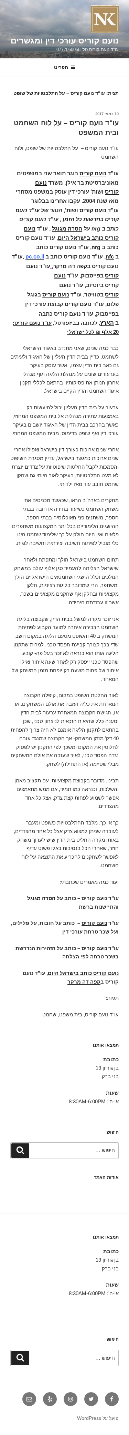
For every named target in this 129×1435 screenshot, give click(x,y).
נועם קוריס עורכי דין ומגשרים (65, 40)
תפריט (61, 67)
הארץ (107, 323)
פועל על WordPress (98, 1418)
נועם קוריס (92, 173)
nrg (96, 247)
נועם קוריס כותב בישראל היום (83, 973)
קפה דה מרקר (70, 266)
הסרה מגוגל (67, 229)
